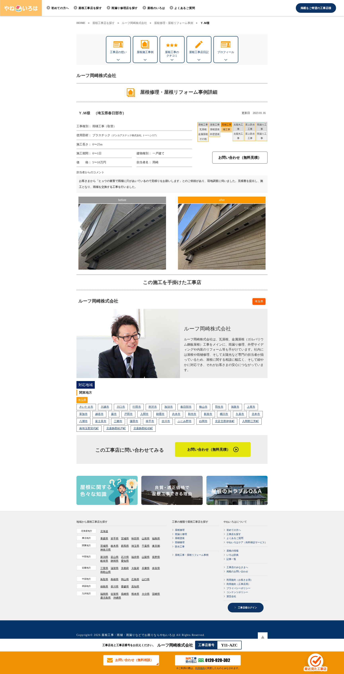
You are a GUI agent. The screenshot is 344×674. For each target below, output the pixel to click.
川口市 (121, 406)
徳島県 (104, 586)
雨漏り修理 (181, 534)
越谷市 (99, 414)
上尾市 (251, 406)
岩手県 (114, 538)
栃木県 (114, 545)
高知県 (135, 586)
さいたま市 (86, 406)
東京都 (156, 545)
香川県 (114, 586)
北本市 (256, 414)
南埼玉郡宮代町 (89, 428)
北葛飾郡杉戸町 (116, 428)
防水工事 (180, 546)
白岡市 (203, 421)
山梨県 (146, 557)
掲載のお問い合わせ (237, 571)
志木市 (176, 414)
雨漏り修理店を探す (124, 8)
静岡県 (114, 560)
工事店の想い (118, 52)
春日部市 (186, 406)
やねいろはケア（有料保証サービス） (247, 542)
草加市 (83, 414)
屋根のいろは (156, 8)
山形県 (146, 538)
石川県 (125, 557)
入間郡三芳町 (250, 421)
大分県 (146, 593)
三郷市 (118, 421)
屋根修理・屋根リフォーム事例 (173, 23)
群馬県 (125, 545)
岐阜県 (104, 560)
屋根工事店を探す (90, 8)
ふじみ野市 (185, 421)
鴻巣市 (235, 406)
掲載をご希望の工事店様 (316, 8)
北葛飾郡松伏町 (143, 428)
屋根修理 (180, 530)
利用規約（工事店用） (238, 584)
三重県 (104, 568)
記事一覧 (231, 559)
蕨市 (114, 414)
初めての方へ (60, 8)
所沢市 (153, 406)
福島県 (156, 538)
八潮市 (83, 421)
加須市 (168, 406)
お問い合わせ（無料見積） (239, 158)
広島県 (135, 579)
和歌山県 (105, 572)
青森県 (104, 538)
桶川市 (224, 414)
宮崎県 (156, 593)
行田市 (137, 406)
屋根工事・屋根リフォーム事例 (191, 555)
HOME (80, 23)
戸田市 (128, 414)
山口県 (146, 579)
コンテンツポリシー (237, 592)
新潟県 (104, 557)
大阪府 (135, 568)
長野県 (156, 557)
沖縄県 (117, 597)
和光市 (192, 414)
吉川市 (166, 421)
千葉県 (146, 545)
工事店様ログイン (247, 607)
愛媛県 (125, 586)
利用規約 (200, 668)
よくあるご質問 (184, 8)
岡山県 (125, 579)
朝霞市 (160, 414)
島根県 (114, 579)
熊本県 (135, 593)
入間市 (144, 414)
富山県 (114, 557)
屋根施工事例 (145, 52)
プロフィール (225, 52)
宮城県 (125, 538)
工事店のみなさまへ (237, 567)
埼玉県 (82, 399)
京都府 (125, 568)
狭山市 (203, 406)
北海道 (104, 531)
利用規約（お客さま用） (240, 579)
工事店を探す (234, 534)
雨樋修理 (180, 542)
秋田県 (135, 538)
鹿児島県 (105, 597)
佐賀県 (114, 593)
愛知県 (125, 560)
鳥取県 (104, 579)
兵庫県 (146, 568)
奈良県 (156, 568)
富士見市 (100, 421)
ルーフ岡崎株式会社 (134, 23)
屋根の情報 (232, 550)
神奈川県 (105, 549)
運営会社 (231, 596)
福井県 (135, 557)
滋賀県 (114, 568)
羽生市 (219, 406)
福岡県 (104, 593)
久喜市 (240, 414)
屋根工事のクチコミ (172, 54)
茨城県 (104, 545)
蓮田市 (134, 421)
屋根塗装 (180, 538)
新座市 (208, 414)
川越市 (105, 406)
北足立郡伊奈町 (225, 421)
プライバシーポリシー (238, 588)
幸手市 (150, 421)
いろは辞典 (232, 555)
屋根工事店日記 (199, 52)
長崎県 (125, 593)
